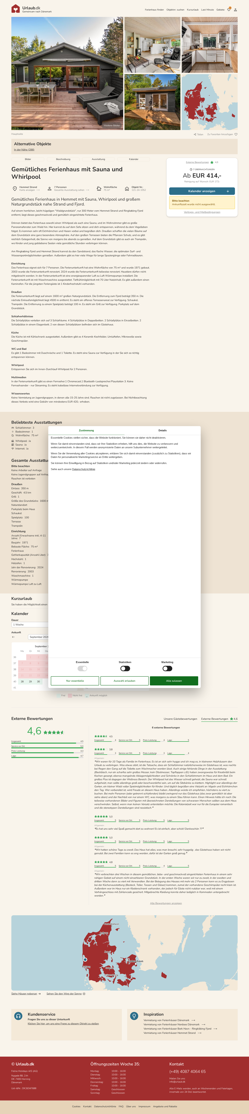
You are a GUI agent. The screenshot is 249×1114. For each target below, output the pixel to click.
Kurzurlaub (193, 9)
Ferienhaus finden (154, 9)
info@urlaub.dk (177, 1081)
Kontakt (87, 1106)
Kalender (133, 159)
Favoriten (230, 8)
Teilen (200, 134)
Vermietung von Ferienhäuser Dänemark (166, 1020)
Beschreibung (63, 159)
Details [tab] (163, 430)
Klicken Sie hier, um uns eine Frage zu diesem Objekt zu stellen (63, 1023)
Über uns (131, 1106)
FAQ (121, 1106)
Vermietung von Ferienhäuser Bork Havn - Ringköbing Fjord (177, 1028)
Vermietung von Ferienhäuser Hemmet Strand (170, 1033)
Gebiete (220, 9)
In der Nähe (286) (24, 149)
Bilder (28, 159)
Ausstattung (98, 159)
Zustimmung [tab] (86, 430)
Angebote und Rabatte (165, 1106)
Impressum (144, 1106)
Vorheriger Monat (13, 637)
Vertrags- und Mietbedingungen (202, 212)
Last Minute (207, 9)
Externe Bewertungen (197, 162)
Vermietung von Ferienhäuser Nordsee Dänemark (172, 1024)
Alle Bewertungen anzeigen (166, 903)
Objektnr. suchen (175, 9)
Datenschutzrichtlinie (105, 1106)
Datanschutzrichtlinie (83, 469)
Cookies (76, 1106)
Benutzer (235, 9)
